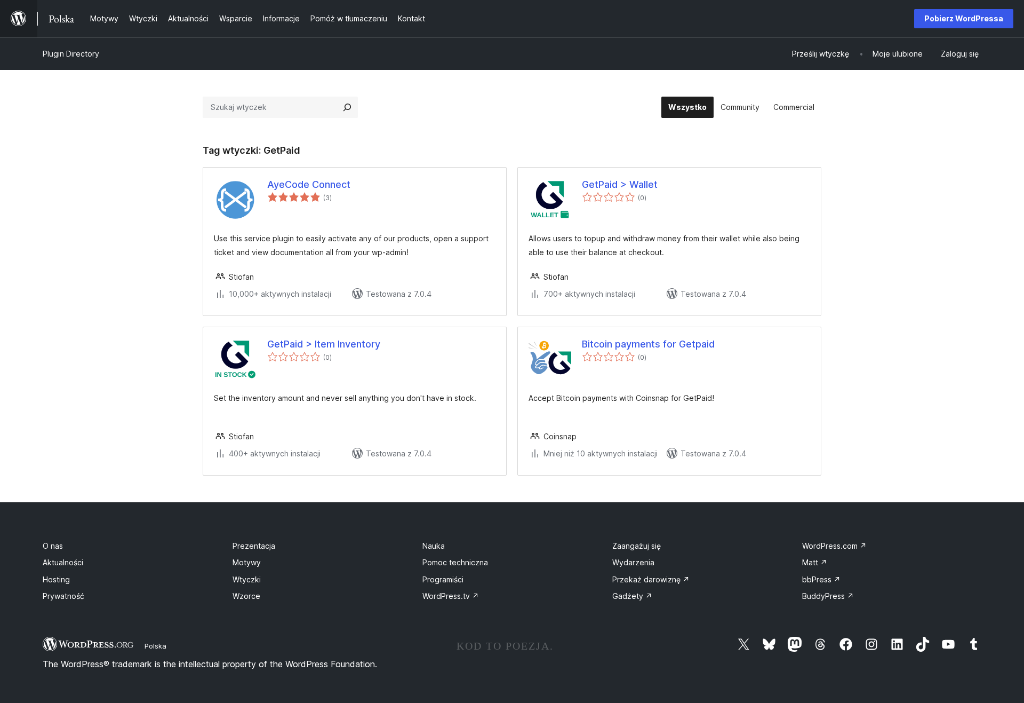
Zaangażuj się (636, 545)
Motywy (247, 562)
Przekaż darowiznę (651, 579)
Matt (814, 562)
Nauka (433, 545)
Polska (155, 646)
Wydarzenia (633, 562)
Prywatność (63, 596)
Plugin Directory (71, 53)
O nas (53, 545)
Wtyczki (247, 579)
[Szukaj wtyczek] (347, 107)
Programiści (442, 579)
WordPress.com (834, 545)
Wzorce (246, 596)
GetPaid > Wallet (620, 184)
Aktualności (63, 562)
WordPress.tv (450, 596)
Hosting (56, 579)
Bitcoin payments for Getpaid (648, 344)
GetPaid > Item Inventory (323, 344)
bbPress (821, 579)
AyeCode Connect (308, 184)
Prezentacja (254, 545)
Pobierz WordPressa (963, 18)
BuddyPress (828, 596)
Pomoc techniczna (455, 562)
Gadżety (632, 596)
